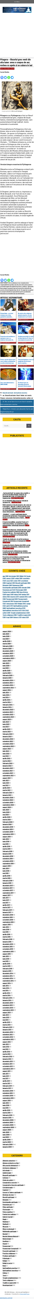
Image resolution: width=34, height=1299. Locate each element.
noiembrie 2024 (8, 683)
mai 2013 (5, 1020)
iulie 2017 (6, 898)
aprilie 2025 (6, 670)
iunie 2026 (6, 636)
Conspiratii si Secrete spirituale (13, 1185)
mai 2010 (5, 1108)
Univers (17, 617)
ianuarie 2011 (7, 1088)
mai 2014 (5, 990)
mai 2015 (5, 961)
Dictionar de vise (8, 1195)
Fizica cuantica (7, 1212)
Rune (4, 1266)
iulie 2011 (5, 1074)
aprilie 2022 (6, 758)
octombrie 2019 (8, 832)
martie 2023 (7, 731)
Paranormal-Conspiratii (10, 1248)
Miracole (5, 1227)
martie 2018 (6, 878)
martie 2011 (6, 1083)
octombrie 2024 (8, 685)
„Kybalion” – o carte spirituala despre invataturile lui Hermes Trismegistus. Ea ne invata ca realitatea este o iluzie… (17, 516)
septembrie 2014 (8, 981)
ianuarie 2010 (7, 1117)
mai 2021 (5, 785)
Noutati (5, 1234)
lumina (25, 594)
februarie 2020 (7, 822)
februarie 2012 (7, 1056)
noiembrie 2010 (8, 1093)
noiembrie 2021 (7, 771)
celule (18, 578)
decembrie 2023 (8, 709)
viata (25, 617)
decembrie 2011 (8, 1061)
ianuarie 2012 (7, 1059)
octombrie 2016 (8, 920)
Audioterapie (7, 1173)
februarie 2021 (7, 793)
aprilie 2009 (6, 1139)
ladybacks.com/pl (6, 1298)
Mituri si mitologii (8, 1229)
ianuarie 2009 (7, 1147)
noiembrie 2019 (7, 829)
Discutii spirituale (22, 583)
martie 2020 (7, 819)
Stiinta (5, 1273)
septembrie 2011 (8, 1069)
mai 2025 (6, 668)
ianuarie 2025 (7, 678)
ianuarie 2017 (7, 912)
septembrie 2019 (8, 834)
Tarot (4, 1275)
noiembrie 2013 (7, 1005)
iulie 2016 (6, 927)
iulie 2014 (6, 986)
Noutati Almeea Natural (10, 1236)
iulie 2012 (6, 1044)
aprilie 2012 (6, 1052)
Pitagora (2, 398)
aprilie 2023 (6, 729)
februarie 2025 (7, 675)
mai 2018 (5, 873)
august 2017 (6, 895)
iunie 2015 (6, 959)
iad (26, 395)
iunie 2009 (6, 1135)
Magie (4, 1219)
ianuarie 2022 (7, 766)
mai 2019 (5, 844)
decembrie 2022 (8, 739)
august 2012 (6, 1042)
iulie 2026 (6, 634)
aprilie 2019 (6, 846)
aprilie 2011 (6, 1081)
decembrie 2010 (8, 1091)
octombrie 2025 (8, 656)
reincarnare (9, 398)
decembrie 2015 (8, 944)
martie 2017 (6, 907)
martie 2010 (6, 1113)
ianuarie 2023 (7, 736)
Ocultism (5, 1241)
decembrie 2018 (8, 856)
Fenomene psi (9, 590)
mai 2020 (6, 815)
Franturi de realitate (11, 592)
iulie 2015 (6, 956)
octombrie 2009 (8, 1125)
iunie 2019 (6, 841)
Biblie (23, 576)
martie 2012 (6, 1054)
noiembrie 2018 (7, 858)
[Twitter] (5, 76)
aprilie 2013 (6, 1022)
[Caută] (28, 426)
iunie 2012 (6, 1047)
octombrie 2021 (8, 773)
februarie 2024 (7, 705)
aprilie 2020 (6, 817)
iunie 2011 (6, 1076)
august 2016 (6, 924)
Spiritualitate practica (10, 1268)
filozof (18, 395)
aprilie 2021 (6, 788)
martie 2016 (6, 937)
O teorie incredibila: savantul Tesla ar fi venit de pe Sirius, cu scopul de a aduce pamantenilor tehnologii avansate (15, 523)
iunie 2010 (6, 1105)
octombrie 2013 (8, 1008)
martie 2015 (6, 966)
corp (9, 581)
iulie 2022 (6, 751)
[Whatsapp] (8, 76)
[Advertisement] (17, 39)
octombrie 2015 (8, 949)
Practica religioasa (9, 1253)
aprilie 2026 (6, 641)
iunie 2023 (6, 724)
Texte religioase (10, 615)
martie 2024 (7, 702)
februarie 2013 (7, 1027)
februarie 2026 (7, 646)
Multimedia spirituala (9, 1231)
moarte (29, 395)
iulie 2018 (6, 868)
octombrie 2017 (8, 890)
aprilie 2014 (6, 993)
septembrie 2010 (8, 1098)
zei (32, 398)
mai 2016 (5, 932)
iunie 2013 (6, 1017)
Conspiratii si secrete (10, 1182)
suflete (29, 398)
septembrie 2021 (8, 775)
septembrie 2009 (8, 1127)
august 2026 (7, 631)
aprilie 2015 (6, 964)
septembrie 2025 (8, 658)
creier (17, 581)
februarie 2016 (7, 939)
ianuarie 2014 (7, 1000)
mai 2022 (6, 756)
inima (17, 594)
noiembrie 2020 (8, 800)
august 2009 (7, 1130)
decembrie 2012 (8, 1032)
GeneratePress (24, 1294)
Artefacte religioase (9, 1168)
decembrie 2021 (8, 768)
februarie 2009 (7, 1144)
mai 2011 (5, 1078)
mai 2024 (6, 697)
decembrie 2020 (8, 797)
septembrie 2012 (8, 1039)
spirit (9, 606)
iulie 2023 (6, 722)
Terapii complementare (20, 613)
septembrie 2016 (8, 922)
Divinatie (7, 585)
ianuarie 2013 (7, 1029)
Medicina (5, 1222)
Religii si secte (7, 1263)
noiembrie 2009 (8, 1122)
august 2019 (6, 837)
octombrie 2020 (8, 802)
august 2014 (7, 983)
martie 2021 (6, 790)
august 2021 (6, 778)
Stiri (25, 610)
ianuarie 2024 (7, 707)
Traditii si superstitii (9, 1283)
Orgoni (5, 1244)
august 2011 (6, 1071)
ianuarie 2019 (7, 854)
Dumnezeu (18, 585)
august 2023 (7, 719)
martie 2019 (6, 849)
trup (9, 617)
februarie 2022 (7, 763)
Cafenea (5, 1178)
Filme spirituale (8, 1207)
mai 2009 (6, 1137)
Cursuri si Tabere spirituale (11, 1192)
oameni (23, 597)
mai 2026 (6, 639)
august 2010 (7, 1100)
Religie (22, 604)
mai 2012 (5, 1049)
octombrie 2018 (8, 861)
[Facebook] (1, 76)
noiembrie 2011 (7, 1064)
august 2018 (6, 866)
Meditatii (5, 1224)
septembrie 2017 (8, 893)
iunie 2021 (6, 783)
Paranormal (12, 599)
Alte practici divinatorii (10, 1165)
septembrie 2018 (8, 863)
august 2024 (7, 690)
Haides (22, 395)
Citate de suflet (8, 1180)
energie (26, 587)
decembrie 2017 (8, 885)
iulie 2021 (6, 780)
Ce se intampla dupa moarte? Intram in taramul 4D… (15, 501)
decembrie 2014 (8, 973)
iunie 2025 (6, 666)
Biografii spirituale (8, 393)
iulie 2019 (6, 839)
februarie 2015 (7, 968)
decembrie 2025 (8, 651)
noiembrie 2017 (7, 888)
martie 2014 (6, 995)
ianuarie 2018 (7, 883)
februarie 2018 (7, 880)
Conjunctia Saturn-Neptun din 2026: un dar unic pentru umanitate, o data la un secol (16, 546)
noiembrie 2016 (7, 917)
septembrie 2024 (8, 688)
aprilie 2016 (6, 934)
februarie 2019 (7, 851)
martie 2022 (7, 761)
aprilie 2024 (6, 700)
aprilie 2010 (6, 1110)
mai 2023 (6, 727)
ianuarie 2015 (7, 971)
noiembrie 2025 (8, 653)
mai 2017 (5, 902)
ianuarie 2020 (7, 824)
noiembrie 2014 (8, 976)
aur (4, 395)
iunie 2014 (6, 988)
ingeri (10, 594)
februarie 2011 (7, 1086)
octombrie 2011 (8, 1066)
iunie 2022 (6, 753)
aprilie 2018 (6, 876)
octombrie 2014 (8, 978)
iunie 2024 (6, 695)
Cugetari (10, 583)
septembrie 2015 (8, 951)
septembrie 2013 (8, 1010)
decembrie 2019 (8, 827)
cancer (10, 578)
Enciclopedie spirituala (12, 587)
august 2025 (7, 661)
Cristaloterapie (8, 1187)
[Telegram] (12, 76)
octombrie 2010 (8, 1095)
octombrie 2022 (8, 744)
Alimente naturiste (9, 1161)
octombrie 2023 (8, 714)
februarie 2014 (7, 998)
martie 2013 (6, 1025)
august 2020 (7, 807)
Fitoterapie (21, 590)
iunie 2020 (6, 812)
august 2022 (7, 749)
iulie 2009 (6, 1132)
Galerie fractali (7, 1217)
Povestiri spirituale (9, 1251)
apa (5, 576)
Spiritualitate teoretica (20, 393)
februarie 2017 (7, 910)
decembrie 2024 (8, 680)
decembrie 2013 (8, 1003)
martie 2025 (7, 673)
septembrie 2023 (8, 717)
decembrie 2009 (8, 1120)
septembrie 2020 (8, 805)
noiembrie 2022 (8, 741)
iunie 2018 (6, 871)
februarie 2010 (7, 1115)
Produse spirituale (9, 1256)
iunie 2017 (6, 900)
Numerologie (7, 1239)
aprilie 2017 (6, 905)
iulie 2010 (6, 1103)
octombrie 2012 (8, 1037)
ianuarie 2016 (7, 942)
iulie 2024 (6, 692)
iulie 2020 (6, 810)
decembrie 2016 (8, 915)
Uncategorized (7, 1285)
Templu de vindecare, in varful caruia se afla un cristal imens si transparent (16, 540)
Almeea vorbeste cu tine (11, 1163)
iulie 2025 (6, 663)
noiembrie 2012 (7, 1034)
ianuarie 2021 (7, 795)
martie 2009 (7, 1142)
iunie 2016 (6, 929)
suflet (6, 613)
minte (6, 597)
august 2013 (6, 1012)
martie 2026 (7, 643)
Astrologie (14, 576)
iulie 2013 (6, 1015)
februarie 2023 (7, 734)
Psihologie (6, 1258)
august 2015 (6, 954)
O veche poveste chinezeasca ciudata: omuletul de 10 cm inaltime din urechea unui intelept (17, 552)
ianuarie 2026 (7, 648)
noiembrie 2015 (7, 946)
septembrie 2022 (8, 746)
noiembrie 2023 (8, 712)
